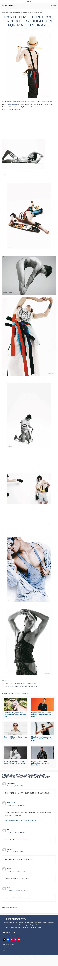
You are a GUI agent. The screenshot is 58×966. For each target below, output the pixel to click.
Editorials (8, 12)
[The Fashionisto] (9, 5)
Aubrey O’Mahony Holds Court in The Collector (15, 738)
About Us (6, 949)
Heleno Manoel (12, 101)
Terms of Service (29, 957)
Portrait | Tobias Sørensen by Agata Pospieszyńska (20, 683)
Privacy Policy (21, 957)
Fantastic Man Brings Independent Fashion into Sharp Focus (40, 763)
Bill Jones (10, 830)
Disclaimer (14, 957)
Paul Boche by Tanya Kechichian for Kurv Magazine (21, 686)
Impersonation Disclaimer (40, 957)
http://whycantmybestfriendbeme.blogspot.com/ (21, 820)
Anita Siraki (11, 802)
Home (3, 12)
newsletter (14, 935)
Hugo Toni (17, 109)
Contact (5, 947)
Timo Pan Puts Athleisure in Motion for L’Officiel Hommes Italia (42, 739)
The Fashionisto (20, 28)
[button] (57, 1)
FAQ (4, 950)
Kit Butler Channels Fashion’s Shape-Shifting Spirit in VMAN (15, 762)
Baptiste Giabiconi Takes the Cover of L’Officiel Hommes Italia (41, 714)
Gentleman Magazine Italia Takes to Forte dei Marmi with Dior (15, 714)
